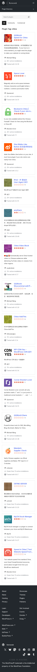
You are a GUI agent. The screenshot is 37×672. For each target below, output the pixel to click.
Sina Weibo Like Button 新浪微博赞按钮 (23, 145)
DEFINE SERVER (20, 484)
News (4, 595)
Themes (22, 595)
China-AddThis (20, 317)
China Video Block (21, 246)
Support (5, 612)
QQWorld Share (20, 415)
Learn (4, 608)
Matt (4, 629)
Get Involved (24, 608)
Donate (23, 615)
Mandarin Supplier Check (20, 449)
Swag (23, 619)
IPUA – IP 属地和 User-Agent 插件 (21, 181)
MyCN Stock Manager (23, 517)
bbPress (6, 632)
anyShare (18, 210)
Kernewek (10, 645)
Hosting (5, 598)
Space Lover (19, 73)
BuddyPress (7, 636)
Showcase (23, 591)
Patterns (23, 602)
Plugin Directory (7, 9)
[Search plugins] (29, 17)
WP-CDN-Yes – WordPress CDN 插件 (23, 351)
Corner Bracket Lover (23, 380)
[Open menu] (34, 3)
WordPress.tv (8, 619)
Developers (6, 615)
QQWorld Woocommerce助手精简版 (23, 285)
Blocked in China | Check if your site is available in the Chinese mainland (22, 110)
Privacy (4, 602)
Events (22, 612)
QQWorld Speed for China (20, 36)
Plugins (22, 598)
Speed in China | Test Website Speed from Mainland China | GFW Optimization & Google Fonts (23, 550)
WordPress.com (8, 625)
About (4, 591)
